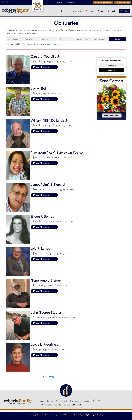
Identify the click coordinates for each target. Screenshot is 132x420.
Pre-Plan (89, 11)
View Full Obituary (42, 67)
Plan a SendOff (61, 401)
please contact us (54, 44)
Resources (77, 11)
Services (64, 11)
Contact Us (85, 401)
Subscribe (111, 70)
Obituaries (112, 11)
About (100, 11)
